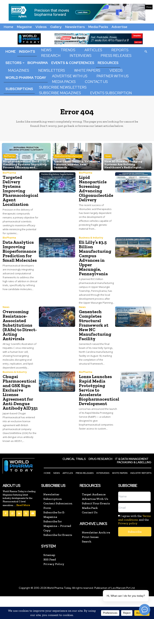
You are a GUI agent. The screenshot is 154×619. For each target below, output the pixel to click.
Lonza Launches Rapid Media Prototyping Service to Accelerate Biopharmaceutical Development (99, 390)
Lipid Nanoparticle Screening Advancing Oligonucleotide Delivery (96, 188)
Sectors (13, 63)
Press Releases (116, 55)
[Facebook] (5, 513)
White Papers (87, 70)
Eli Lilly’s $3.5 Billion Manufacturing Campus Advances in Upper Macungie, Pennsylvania (95, 257)
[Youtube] (33, 513)
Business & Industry (91, 237)
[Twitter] (26, 513)
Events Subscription (111, 93)
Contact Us (96, 81)
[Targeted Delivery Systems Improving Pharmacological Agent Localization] (57, 182)
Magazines (18, 70)
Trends (68, 50)
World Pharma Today (25, 77)
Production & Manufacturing (68, 156)
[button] (145, 51)
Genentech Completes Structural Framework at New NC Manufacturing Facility (95, 325)
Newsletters (75, 27)
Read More (23, 505)
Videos (41, 27)
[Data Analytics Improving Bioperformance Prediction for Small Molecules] (57, 247)
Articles (93, 50)
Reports (119, 50)
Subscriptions (19, 89)
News (46, 50)
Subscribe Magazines (60, 93)
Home (8, 27)
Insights (27, 51)
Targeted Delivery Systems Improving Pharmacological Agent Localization (20, 190)
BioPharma (37, 63)
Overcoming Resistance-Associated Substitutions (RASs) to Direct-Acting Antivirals (20, 325)
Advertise (119, 27)
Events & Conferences (72, 63)
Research (50, 55)
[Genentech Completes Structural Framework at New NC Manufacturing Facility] (133, 317)
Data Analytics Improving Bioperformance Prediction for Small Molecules (20, 251)
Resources (108, 63)
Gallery (56, 27)
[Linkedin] (19, 513)
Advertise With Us (69, 76)
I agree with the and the (134, 519)
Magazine (24, 27)
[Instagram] (12, 513)
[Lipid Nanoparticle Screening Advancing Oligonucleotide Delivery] (133, 182)
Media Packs (98, 27)
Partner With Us (113, 76)
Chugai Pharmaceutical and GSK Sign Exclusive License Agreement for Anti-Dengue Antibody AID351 (20, 392)
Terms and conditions (134, 517)
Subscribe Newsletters (63, 87)
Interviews (80, 55)
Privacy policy (127, 523)
